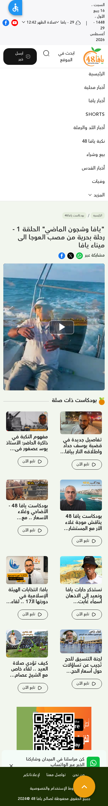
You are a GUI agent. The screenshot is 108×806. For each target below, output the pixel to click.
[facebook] (5, 22)
